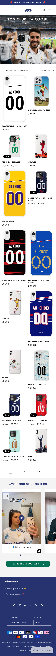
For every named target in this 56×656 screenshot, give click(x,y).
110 (38, 471)
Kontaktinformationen (29, 650)
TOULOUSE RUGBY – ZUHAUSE (14, 280)
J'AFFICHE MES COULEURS (25, 563)
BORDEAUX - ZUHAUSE (11, 421)
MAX (30, 457)
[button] (5, 10)
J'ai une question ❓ (15, 594)
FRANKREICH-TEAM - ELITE (13, 457)
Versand (48, 646)
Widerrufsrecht (27, 642)
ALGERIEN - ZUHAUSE (11, 162)
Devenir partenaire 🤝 (15, 588)
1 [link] (10, 471)
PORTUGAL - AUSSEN (37, 385)
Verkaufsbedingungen (33, 646)
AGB (8, 646)
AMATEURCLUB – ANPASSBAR (14, 126)
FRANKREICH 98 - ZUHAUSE (40, 342)
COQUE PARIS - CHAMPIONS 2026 (40, 199)
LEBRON (5, 318)
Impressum (17, 646)
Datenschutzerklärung (45, 642)
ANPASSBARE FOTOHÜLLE (39, 110)
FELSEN (5, 378)
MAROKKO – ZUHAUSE (37, 421)
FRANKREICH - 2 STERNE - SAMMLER (39, 281)
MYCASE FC (13, 642)
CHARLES (32, 162)
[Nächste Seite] (45, 472)
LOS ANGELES (8, 221)
